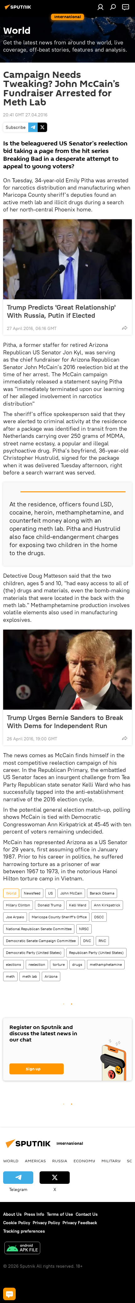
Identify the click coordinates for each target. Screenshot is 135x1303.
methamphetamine (106, 964)
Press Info (34, 1214)
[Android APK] (22, 1249)
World (11, 893)
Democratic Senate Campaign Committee (41, 940)
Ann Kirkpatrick (107, 905)
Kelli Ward (77, 905)
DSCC (99, 917)
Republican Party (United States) (96, 952)
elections (13, 964)
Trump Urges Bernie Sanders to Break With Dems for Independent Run (65, 721)
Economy (84, 1161)
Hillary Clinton (18, 905)
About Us (12, 1214)
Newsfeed (32, 893)
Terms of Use (60, 1214)
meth (10, 976)
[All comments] (9, 1294)
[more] (124, 328)
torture (59, 964)
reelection (37, 964)
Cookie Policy (16, 1222)
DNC (87, 940)
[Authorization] (100, 7)
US (50, 893)
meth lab (29, 976)
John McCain (71, 893)
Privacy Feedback (79, 1222)
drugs (77, 964)
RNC (102, 940)
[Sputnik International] (19, 9)
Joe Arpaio (15, 917)
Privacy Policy (46, 1222)
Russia (59, 1161)
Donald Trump (50, 905)
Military (111, 1161)
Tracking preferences (24, 1231)
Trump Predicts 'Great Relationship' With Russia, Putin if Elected (61, 311)
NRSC (84, 928)
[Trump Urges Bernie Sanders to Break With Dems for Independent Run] (67, 670)
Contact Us (87, 1214)
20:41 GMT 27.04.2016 (25, 115)
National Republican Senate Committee (39, 928)
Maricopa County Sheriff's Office (59, 917)
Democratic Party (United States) (34, 952)
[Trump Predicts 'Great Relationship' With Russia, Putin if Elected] (67, 259)
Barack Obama (102, 893)
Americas (35, 1161)
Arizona (51, 976)
